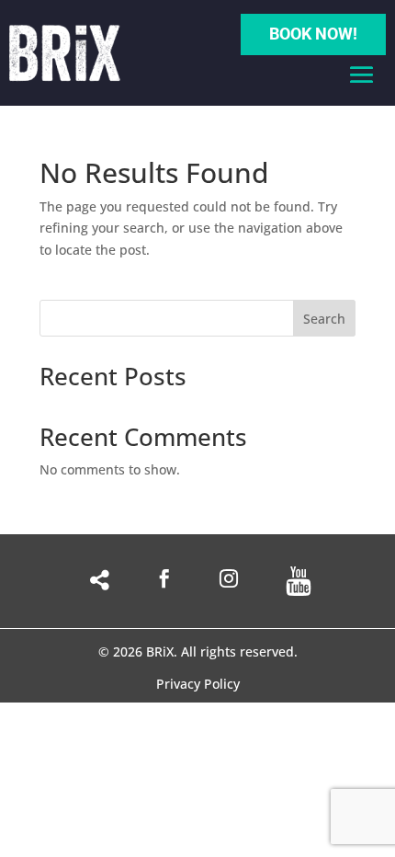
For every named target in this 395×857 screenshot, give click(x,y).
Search (324, 318)
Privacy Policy (198, 685)
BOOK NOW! (313, 33)
